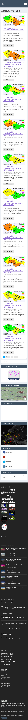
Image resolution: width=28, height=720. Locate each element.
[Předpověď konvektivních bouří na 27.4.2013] (14, 124)
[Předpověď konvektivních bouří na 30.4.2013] (14, 89)
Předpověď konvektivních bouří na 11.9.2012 (13, 237)
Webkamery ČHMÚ (5, 682)
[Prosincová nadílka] (3, 582)
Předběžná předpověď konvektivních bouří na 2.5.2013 (13, 64)
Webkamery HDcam (6, 685)
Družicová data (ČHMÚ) (6, 656)
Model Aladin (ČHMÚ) (6, 659)
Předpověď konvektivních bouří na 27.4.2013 (13, 133)
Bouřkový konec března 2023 (12, 576)
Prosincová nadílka (10, 582)
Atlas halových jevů (7, 603)
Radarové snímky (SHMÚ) (7, 654)
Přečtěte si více (8, 45)
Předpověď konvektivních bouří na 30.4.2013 (13, 99)
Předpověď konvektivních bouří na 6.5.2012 (13, 305)
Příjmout (4, 717)
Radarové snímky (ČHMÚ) (7, 653)
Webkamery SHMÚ (5, 683)
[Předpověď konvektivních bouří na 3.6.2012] (14, 261)
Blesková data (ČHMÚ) (6, 658)
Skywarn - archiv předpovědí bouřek (11, 33)
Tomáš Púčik (15, 32)
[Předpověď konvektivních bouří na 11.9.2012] (14, 228)
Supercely (13, 555)
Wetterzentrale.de (5, 677)
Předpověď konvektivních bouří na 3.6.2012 (13, 270)
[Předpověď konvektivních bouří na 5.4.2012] (14, 329)
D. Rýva (14, 103)
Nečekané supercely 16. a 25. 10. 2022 (14, 587)
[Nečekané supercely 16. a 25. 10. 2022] (3, 588)
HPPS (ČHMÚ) (4, 670)
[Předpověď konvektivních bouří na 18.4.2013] (14, 193)
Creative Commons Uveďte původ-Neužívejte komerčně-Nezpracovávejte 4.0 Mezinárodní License (13, 705)
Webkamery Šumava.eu (7, 686)
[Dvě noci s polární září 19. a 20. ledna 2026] (3, 549)
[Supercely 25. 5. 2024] (3, 554)
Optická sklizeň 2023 (10, 570)
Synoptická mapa (5, 664)
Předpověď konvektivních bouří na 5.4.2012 (13, 338)
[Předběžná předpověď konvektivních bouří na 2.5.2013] (14, 55)
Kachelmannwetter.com (7, 678)
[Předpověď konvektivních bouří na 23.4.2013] (14, 159)
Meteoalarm (4, 669)
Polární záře (13, 549)
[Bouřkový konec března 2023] (3, 577)
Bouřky (12, 577)
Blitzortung (4, 674)
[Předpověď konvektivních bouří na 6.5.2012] (14, 296)
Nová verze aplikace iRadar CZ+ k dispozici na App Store (13, 618)
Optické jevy (18, 572)
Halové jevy (13, 572)
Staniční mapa (4, 666)
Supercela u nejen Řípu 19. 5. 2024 (13, 559)
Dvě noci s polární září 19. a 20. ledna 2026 (15, 548)
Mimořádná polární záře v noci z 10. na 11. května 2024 (16, 565)
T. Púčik (17, 103)
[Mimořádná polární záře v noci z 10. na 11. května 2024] (3, 565)
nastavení (20, 715)
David (2, 606)
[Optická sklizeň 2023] (3, 571)
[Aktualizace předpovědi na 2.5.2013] (14, 20)
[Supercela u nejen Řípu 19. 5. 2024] (3, 560)
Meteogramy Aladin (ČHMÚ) (8, 661)
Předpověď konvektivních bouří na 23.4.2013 (13, 168)
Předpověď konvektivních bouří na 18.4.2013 (13, 203)
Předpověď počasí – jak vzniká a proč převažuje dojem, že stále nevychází (13, 608)
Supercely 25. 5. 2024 (10, 553)
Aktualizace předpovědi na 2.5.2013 (13, 29)
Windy (2, 675)
